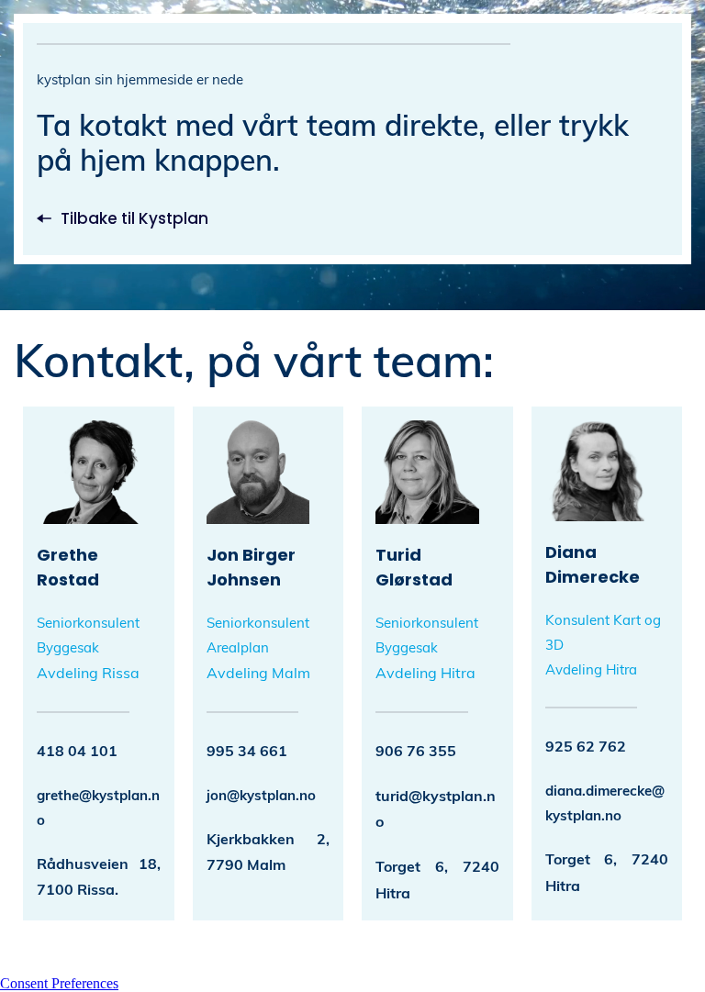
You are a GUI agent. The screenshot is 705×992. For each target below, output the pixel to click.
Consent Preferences (59, 983)
